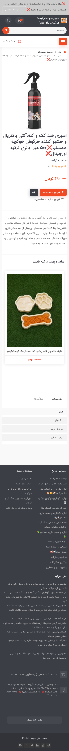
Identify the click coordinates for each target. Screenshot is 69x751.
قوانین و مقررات (59, 557)
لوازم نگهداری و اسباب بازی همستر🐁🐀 (53, 515)
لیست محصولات (58, 479)
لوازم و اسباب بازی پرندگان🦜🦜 (52, 534)
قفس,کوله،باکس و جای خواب (52, 484)
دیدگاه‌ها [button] (38, 399)
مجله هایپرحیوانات (57, 542)
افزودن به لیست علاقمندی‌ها (47, 199)
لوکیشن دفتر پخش (14, 10)
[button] (19, 20)
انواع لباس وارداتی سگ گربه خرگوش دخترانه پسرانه (52, 525)
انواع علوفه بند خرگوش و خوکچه (20, 491)
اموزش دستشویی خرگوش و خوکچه (18, 501)
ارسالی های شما (24, 484)
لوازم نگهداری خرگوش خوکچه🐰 (52, 501)
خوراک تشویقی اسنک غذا (54, 508)
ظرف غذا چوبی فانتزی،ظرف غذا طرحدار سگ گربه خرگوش (34, 351)
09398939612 (9, 41)
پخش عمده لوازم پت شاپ (19, 508)
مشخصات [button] (57, 399)
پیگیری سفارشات (58, 562)
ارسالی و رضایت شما (56, 547)
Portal (25, 738)
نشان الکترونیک (34, 720)
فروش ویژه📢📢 (58, 552)
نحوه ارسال (26, 479)
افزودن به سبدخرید (52, 192)
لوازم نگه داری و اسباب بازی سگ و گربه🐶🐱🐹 (53, 491)
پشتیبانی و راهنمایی (56, 567)
